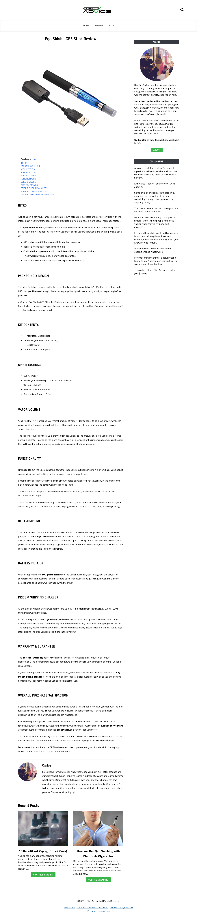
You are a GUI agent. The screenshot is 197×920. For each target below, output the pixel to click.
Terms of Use (103, 911)
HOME (86, 25)
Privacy (91, 911)
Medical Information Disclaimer (92, 907)
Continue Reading (43, 874)
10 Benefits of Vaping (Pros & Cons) (43, 851)
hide (34, 159)
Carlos (46, 765)
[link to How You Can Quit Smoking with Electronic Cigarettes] (98, 828)
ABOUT (156, 150)
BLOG (111, 25)
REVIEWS (99, 25)
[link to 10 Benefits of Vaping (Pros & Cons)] (43, 828)
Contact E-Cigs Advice (121, 907)
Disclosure (69, 907)
